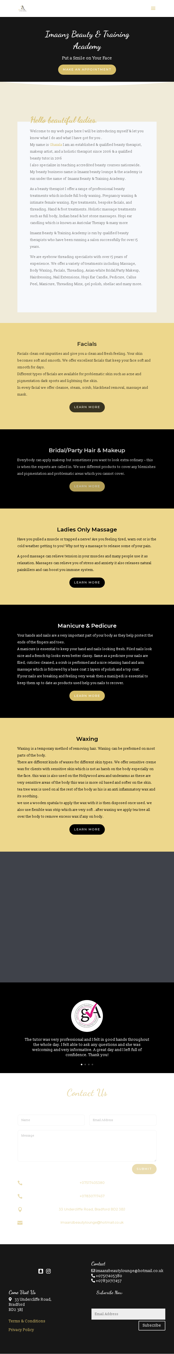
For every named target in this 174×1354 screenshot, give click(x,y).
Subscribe (152, 1325)
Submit (144, 1169)
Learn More (87, 407)
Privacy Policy (21, 1329)
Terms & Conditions (27, 1321)
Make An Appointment (87, 69)
